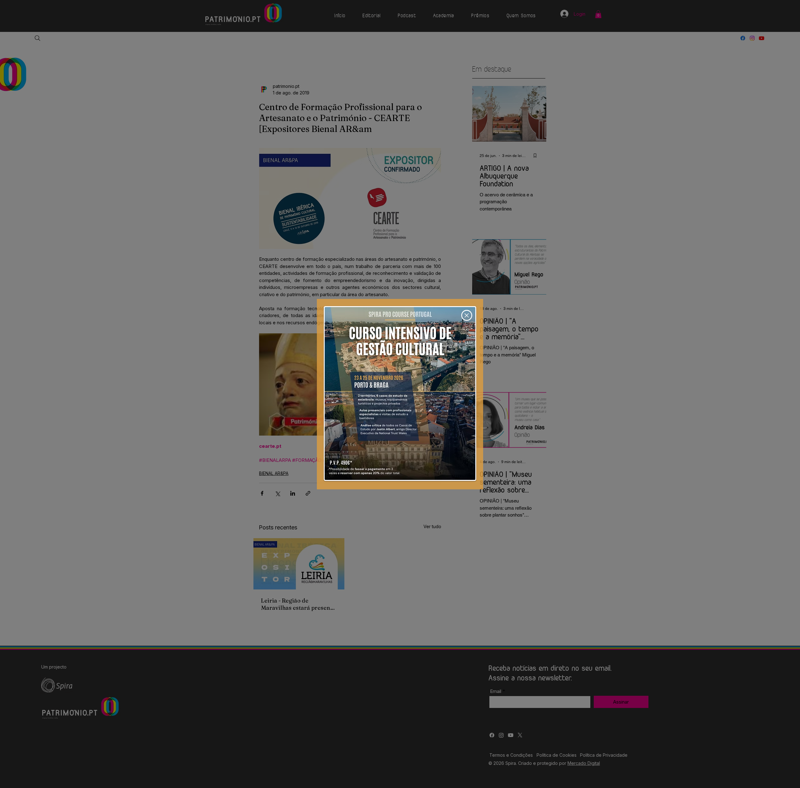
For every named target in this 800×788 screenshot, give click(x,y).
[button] (466, 315)
